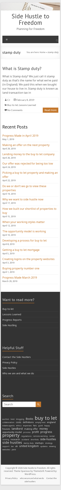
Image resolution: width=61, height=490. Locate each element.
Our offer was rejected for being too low (27, 163)
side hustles (12, 442)
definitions (28, 422)
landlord (17, 428)
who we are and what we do (32, 478)
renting (5, 439)
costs (18, 422)
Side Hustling (9, 325)
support (5, 446)
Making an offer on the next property (26, 145)
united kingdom (29, 446)
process (26, 432)
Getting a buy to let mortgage (21, 250)
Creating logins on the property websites (28, 259)
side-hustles (48, 439)
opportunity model (12, 432)
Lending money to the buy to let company (28, 154)
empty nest (40, 422)
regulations (26, 436)
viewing (52, 446)
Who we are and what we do (18, 373)
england (51, 422)
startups (39, 442)
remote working (40, 436)
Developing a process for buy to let (24, 240)
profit (35, 432)
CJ (8, 99)
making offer (31, 428)
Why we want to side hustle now (22, 199)
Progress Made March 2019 (19, 277)
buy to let (46, 417)
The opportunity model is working (24, 231)
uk (16, 446)
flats (35, 425)
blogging (20, 419)
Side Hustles (9, 367)
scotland (25, 439)
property (11, 435)
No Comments (14, 110)
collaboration (8, 422)
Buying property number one (20, 268)
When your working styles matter (23, 222)
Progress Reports (12, 319)
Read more (50, 110)
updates (43, 446)
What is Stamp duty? (21, 68)
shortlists (35, 439)
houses (6, 428)
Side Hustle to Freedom (30, 19)
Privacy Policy (9, 362)
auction (5, 419)
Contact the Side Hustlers (16, 357)
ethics (18, 425)
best (13, 419)
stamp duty (28, 443)
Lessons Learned (27, 105)
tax (12, 446)
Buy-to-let (12, 105)
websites (6, 449)
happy (47, 425)
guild (40, 425)
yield (14, 449)
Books (29, 418)
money (43, 428)
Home (42, 52)
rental (52, 436)
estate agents (8, 425)
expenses (27, 425)
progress (46, 431)
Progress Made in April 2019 (20, 135)
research (15, 439)
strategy (48, 443)
